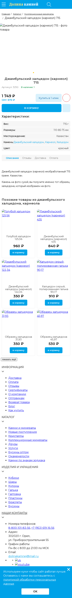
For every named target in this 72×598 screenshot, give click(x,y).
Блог (11, 406)
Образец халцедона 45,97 (53, 338)
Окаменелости (18, 456)
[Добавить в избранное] (66, 108)
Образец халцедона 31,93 (18, 338)
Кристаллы (16, 436)
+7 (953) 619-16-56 (42, 527)
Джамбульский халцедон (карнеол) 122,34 (18, 289)
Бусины (13, 506)
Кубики (13, 477)
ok (35, 591)
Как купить (16, 410)
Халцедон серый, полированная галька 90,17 (53, 289)
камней (23, 4)
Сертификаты (18, 390)
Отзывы (13, 386)
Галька (13, 490)
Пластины (15, 498)
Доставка (14, 378)
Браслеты (15, 502)
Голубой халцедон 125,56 (18, 238)
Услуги (13, 448)
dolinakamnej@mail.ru (23, 556)
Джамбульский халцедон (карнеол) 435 (53, 239)
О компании (17, 394)
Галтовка (14, 494)
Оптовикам (16, 398)
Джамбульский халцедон (29, 142)
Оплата (13, 382)
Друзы (13, 444)
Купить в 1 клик (49, 98)
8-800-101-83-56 (19, 527)
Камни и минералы (22, 428)
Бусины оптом (18, 452)
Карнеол (50, 142)
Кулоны (13, 486)
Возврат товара (19, 402)
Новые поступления (22, 432)
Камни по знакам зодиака (26, 460)
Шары (12, 482)
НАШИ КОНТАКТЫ (14, 513)
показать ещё (9, 359)
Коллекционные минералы (27, 440)
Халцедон (62, 142)
